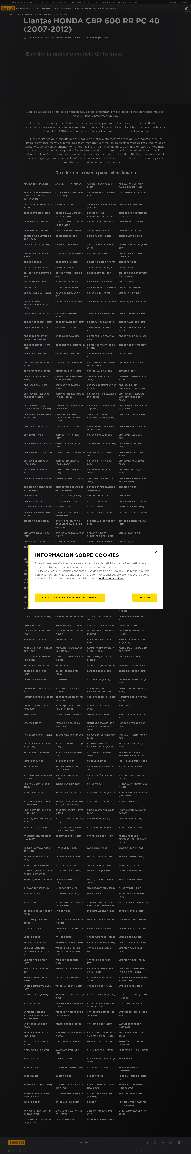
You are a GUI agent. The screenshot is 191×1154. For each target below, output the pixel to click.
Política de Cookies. (111, 578)
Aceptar (145, 597)
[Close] (156, 552)
